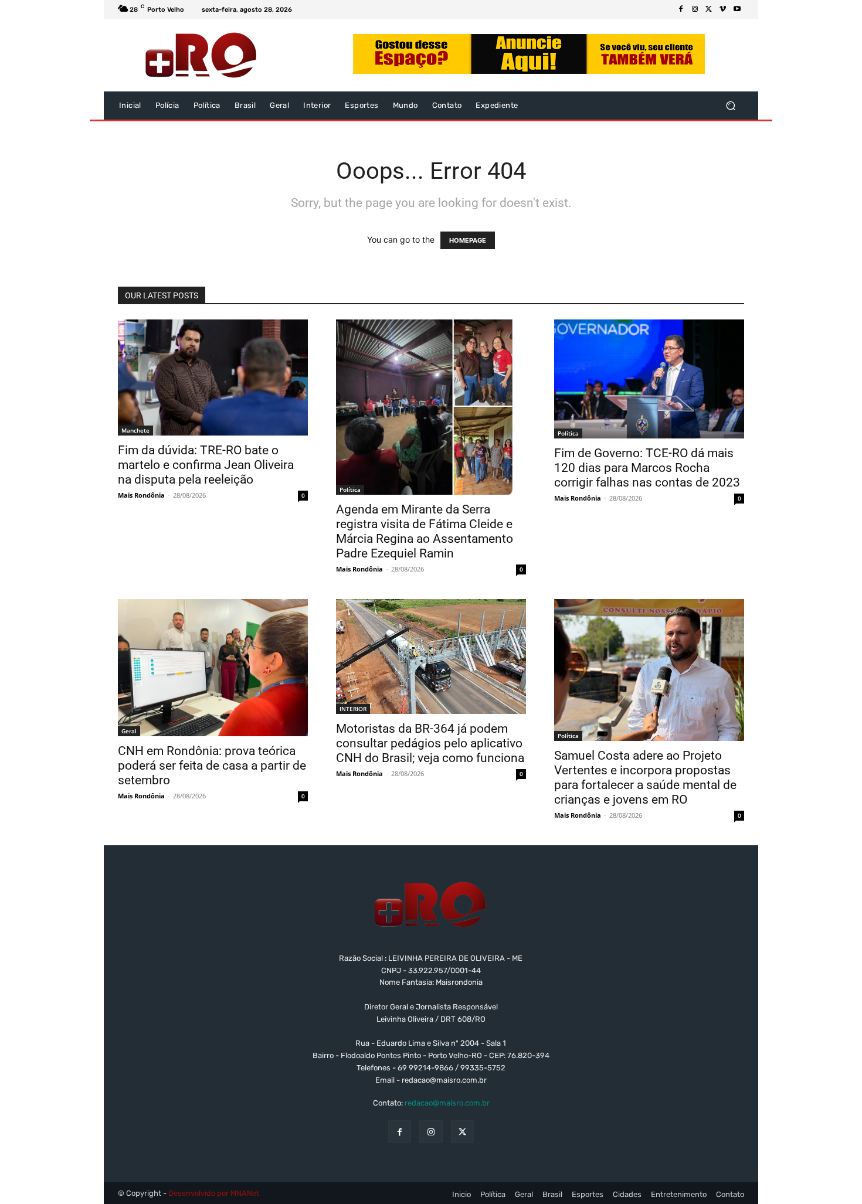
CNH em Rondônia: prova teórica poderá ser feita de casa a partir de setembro (212, 765)
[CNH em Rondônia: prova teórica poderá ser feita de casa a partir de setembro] (213, 667)
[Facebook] (681, 9)
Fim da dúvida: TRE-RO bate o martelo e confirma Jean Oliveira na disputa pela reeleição (206, 465)
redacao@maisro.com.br (447, 1102)
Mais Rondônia (141, 495)
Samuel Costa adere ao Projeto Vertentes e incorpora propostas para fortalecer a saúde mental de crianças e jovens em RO (645, 778)
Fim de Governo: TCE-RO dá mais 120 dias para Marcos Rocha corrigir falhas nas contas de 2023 (647, 467)
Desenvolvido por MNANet (213, 1193)
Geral (129, 731)
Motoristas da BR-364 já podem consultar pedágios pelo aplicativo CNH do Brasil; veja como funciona (430, 743)
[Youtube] (737, 9)
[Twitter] (709, 9)
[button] (730, 106)
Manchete (135, 430)
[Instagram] (695, 9)
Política (350, 489)
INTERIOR (353, 709)
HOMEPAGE (467, 240)
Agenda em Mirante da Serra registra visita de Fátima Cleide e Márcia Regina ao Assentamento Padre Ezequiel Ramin (424, 531)
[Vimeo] (723, 9)
